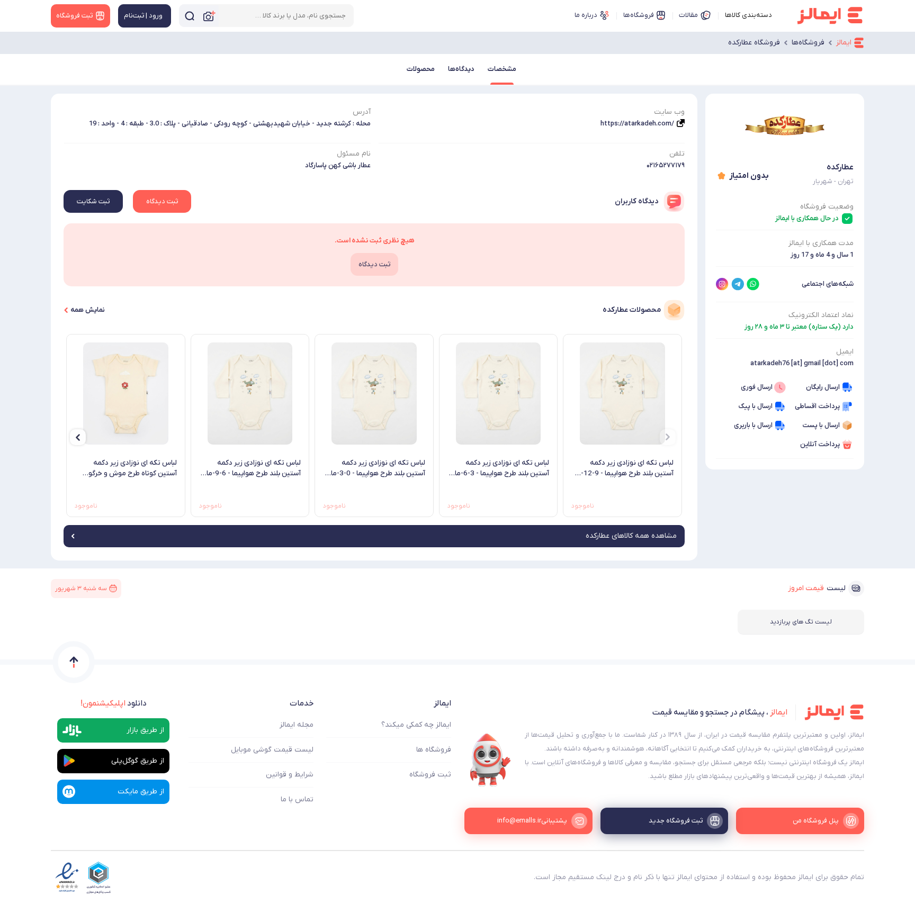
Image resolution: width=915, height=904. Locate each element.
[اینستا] (722, 284)
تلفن (677, 154)
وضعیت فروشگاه (827, 207)
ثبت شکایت (93, 201)
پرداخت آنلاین (820, 444)
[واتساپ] (753, 284)
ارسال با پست (821, 425)
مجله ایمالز (296, 725)
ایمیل (845, 352)
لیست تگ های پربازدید (801, 622)
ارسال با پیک (755, 406)
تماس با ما (297, 799)
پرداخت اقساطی (817, 406)
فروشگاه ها (433, 750)
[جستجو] (189, 15)
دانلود (113, 703)
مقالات (688, 15)
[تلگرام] (737, 284)
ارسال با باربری (753, 425)
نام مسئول (354, 154)
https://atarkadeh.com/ (637, 123)
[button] (667, 437)
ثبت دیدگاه (162, 201)
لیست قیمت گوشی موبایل (272, 750)
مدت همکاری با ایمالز (821, 243)
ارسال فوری (757, 387)
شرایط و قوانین (289, 775)
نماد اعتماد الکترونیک (821, 315)
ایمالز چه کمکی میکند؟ (416, 725)
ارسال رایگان (823, 387)
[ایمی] (490, 760)
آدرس (362, 112)
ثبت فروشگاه (430, 775)
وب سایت (669, 112)
